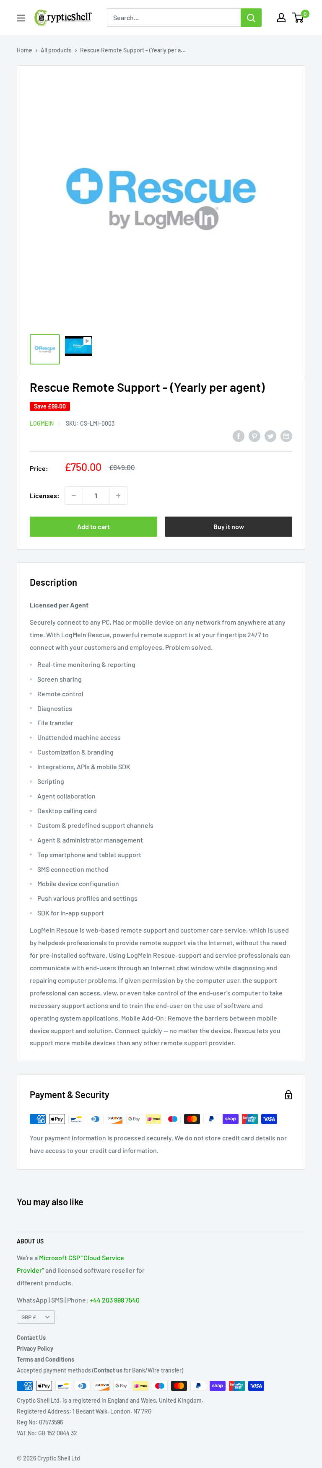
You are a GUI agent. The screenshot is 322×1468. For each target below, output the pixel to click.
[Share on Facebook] (238, 435)
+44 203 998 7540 (115, 1300)
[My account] (281, 17)
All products (56, 50)
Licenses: (45, 495)
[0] (298, 18)
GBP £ (28, 1317)
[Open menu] (21, 18)
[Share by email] (286, 435)
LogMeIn (42, 423)
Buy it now (228, 526)
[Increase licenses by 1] (118, 495)
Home (24, 50)
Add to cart (93, 526)
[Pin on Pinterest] (254, 435)
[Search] (251, 17)
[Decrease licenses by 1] (74, 495)
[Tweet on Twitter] (270, 435)
